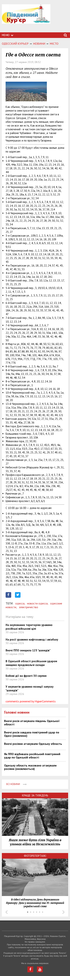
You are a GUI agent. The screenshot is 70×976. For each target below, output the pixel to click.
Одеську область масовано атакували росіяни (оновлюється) (30, 767)
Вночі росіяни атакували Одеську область (33, 744)
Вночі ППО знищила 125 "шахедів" (28, 650)
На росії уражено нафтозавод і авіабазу (32, 639)
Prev (6, 912)
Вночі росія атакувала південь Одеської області (32, 722)
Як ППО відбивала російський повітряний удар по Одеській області (32, 755)
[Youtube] (40, 969)
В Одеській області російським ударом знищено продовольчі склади (31, 663)
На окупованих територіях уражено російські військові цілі (29, 626)
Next (63, 912)
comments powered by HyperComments (31, 701)
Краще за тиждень (35, 795)
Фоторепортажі (35, 856)
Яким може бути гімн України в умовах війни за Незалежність (35, 842)
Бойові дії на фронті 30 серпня (26, 676)
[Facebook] (30, 969)
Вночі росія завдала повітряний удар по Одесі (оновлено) (31, 734)
